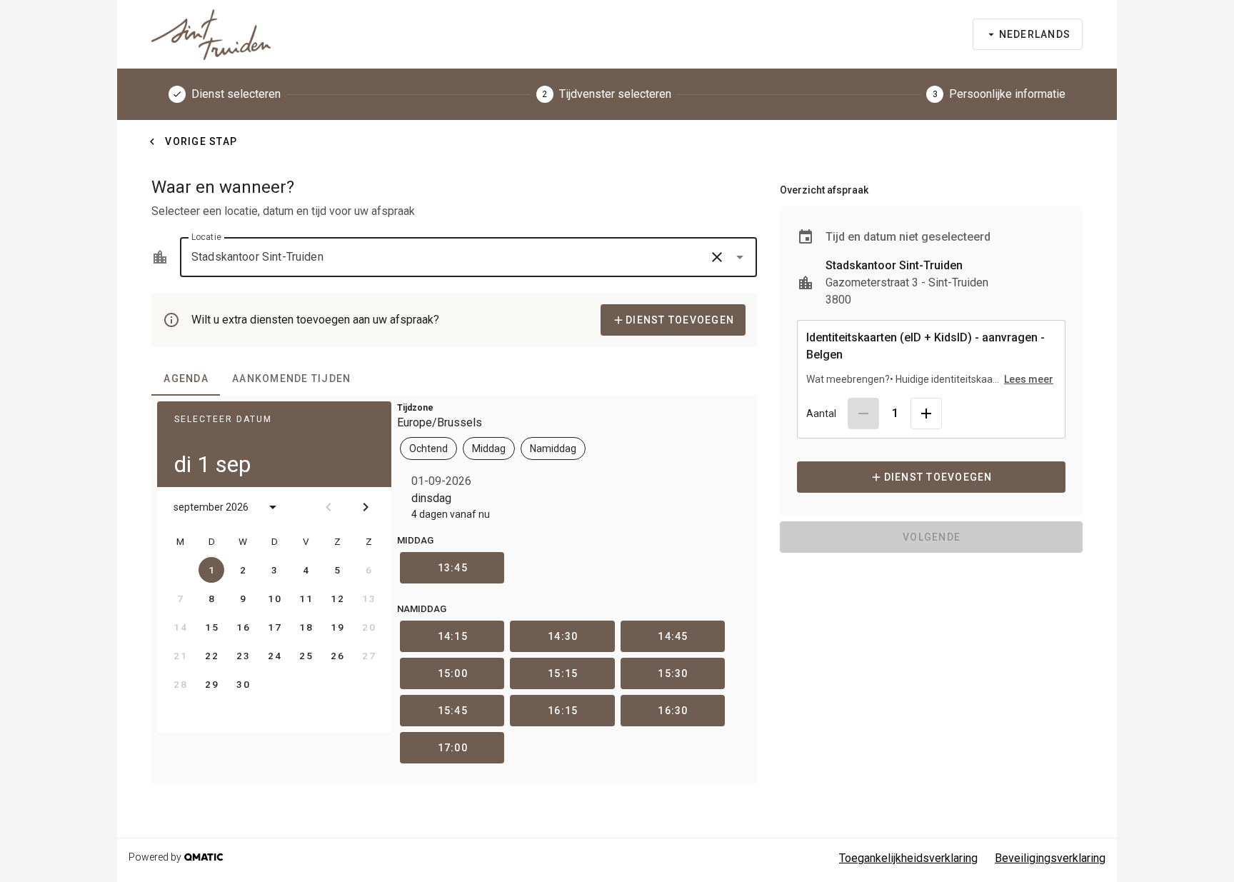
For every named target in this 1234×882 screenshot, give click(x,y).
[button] (717, 257)
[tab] (185, 378)
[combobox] (468, 257)
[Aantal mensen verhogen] (926, 413)
